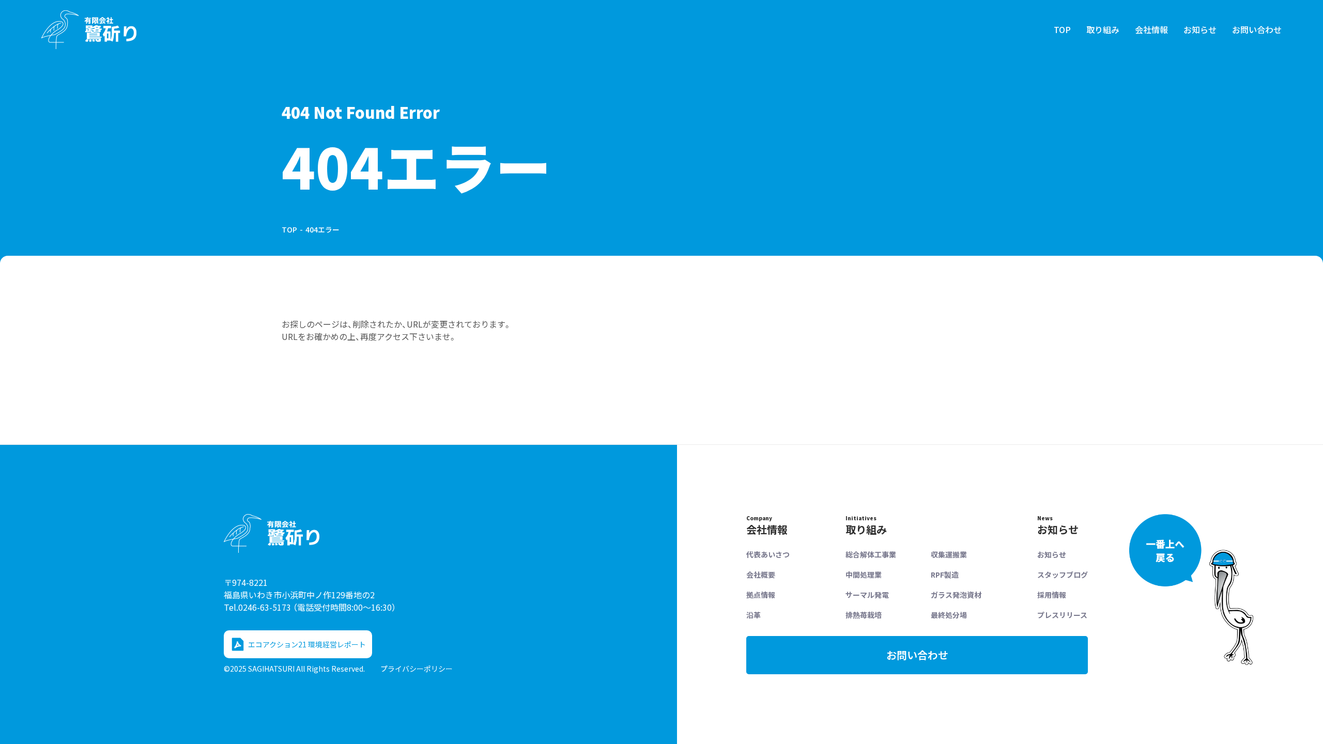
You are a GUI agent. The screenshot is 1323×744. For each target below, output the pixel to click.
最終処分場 (949, 615)
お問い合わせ (1257, 29)
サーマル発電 (867, 595)
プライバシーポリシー (416, 668)
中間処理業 (863, 574)
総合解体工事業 (870, 554)
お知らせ (1200, 29)
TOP (1062, 29)
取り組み (1102, 29)
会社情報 (1151, 29)
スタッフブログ (1062, 574)
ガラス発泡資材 (956, 595)
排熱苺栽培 (863, 615)
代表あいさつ (768, 554)
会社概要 (760, 574)
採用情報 (1051, 595)
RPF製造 (945, 574)
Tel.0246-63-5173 (310, 607)
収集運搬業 (949, 554)
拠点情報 (760, 595)
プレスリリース (1062, 615)
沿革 (753, 615)
